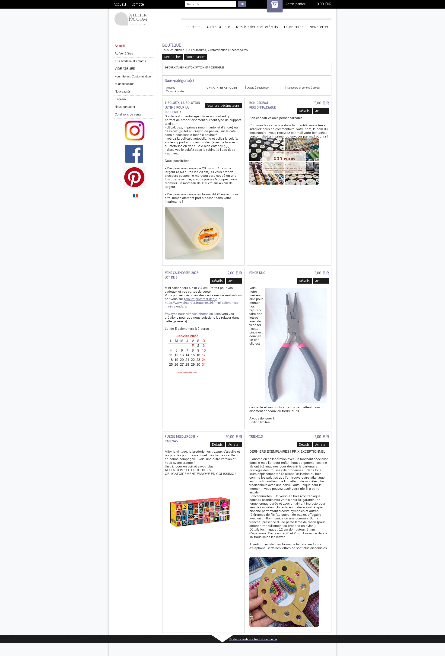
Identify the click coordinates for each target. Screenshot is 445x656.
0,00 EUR (324, 4)
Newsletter (319, 27)
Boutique (193, 27)
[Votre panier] (275, 6)
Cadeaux (121, 99)
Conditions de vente (128, 114)
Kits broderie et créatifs (257, 27)
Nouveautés (123, 91)
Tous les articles (173, 50)
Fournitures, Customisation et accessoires (133, 80)
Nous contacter (125, 107)
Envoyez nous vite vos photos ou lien (192, 314)
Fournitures (294, 27)
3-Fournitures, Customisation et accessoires (218, 50)
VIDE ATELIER (125, 68)
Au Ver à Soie (218, 27)
